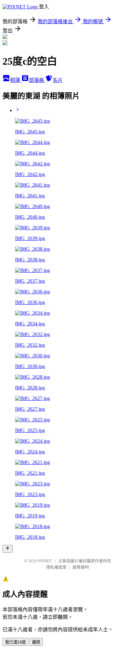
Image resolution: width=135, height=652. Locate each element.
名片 (58, 80)
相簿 (15, 80)
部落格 (37, 80)
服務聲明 (81, 567)
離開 (36, 642)
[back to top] (8, 549)
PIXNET (45, 560)
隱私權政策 (56, 567)
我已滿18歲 (15, 642)
